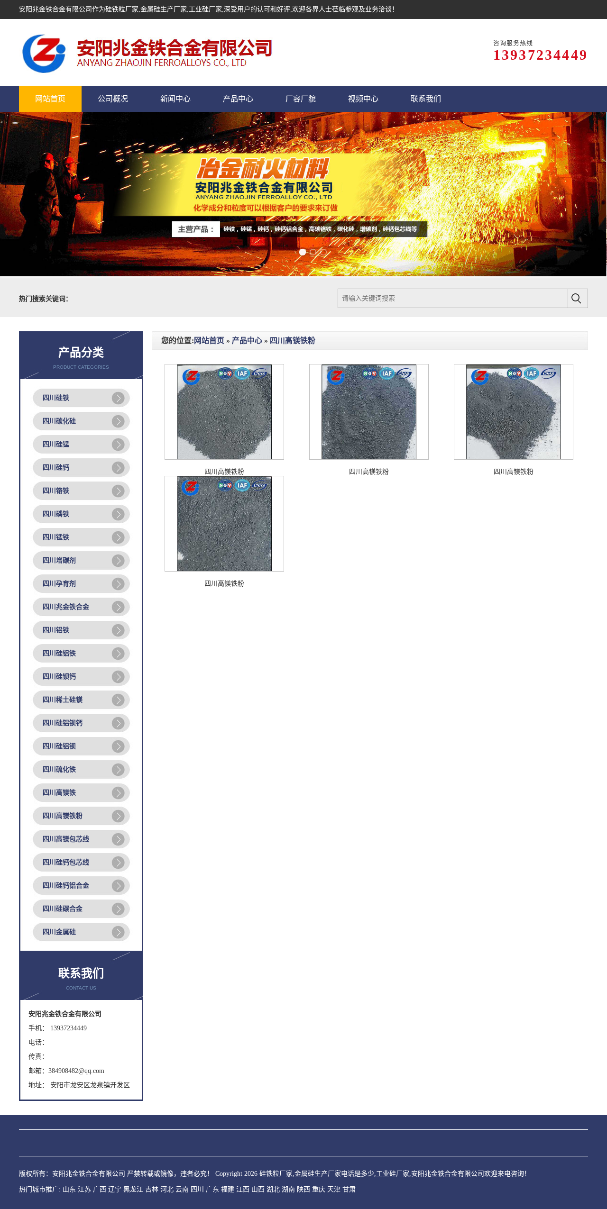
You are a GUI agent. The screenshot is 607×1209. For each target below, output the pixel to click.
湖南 (288, 1189)
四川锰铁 (56, 537)
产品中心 (247, 340)
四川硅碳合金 (63, 908)
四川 (197, 1189)
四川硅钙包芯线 (66, 862)
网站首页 (209, 340)
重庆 (318, 1189)
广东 (212, 1189)
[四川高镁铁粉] (224, 457)
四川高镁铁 (59, 792)
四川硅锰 (56, 444)
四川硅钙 (56, 467)
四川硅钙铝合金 (66, 885)
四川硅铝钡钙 (63, 723)
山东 (69, 1189)
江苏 (84, 1189)
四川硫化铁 (59, 769)
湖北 (273, 1189)
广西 (99, 1189)
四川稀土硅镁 (63, 699)
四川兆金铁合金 (66, 606)
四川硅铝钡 (59, 746)
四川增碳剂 (59, 560)
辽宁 (114, 1189)
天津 (333, 1189)
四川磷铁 (56, 514)
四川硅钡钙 (59, 676)
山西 (258, 1189)
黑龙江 (133, 1189)
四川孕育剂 (59, 583)
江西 (242, 1189)
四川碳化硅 (59, 421)
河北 (167, 1189)
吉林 (151, 1189)
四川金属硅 (59, 932)
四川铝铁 (56, 630)
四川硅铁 (56, 397)
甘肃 (349, 1189)
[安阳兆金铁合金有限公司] (147, 52)
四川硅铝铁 (59, 653)
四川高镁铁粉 (63, 815)
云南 (182, 1189)
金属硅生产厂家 (163, 9)
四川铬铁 (56, 490)
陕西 (303, 1189)
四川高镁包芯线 (66, 839)
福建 (227, 1189)
